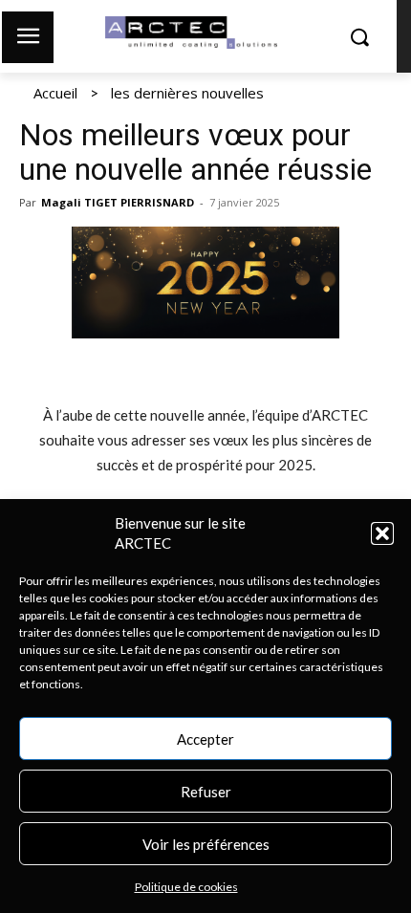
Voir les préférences (206, 844)
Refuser (206, 791)
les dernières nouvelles (187, 92)
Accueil (55, 92)
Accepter (205, 739)
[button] (382, 533)
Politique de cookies (186, 887)
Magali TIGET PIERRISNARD (117, 202)
